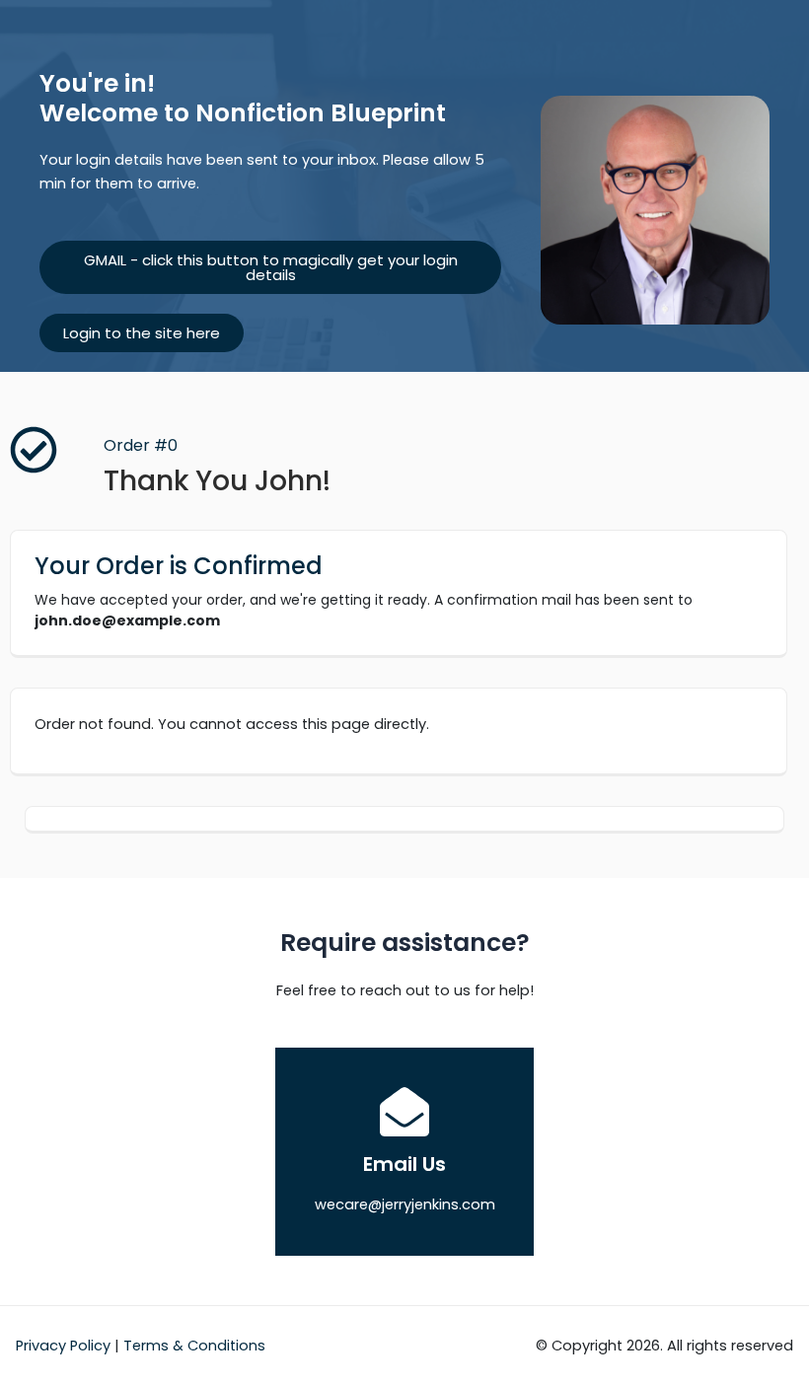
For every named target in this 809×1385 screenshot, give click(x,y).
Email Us (404, 1164)
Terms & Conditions (194, 1345)
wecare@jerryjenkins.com (405, 1204)
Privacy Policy (63, 1345)
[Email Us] (404, 1111)
